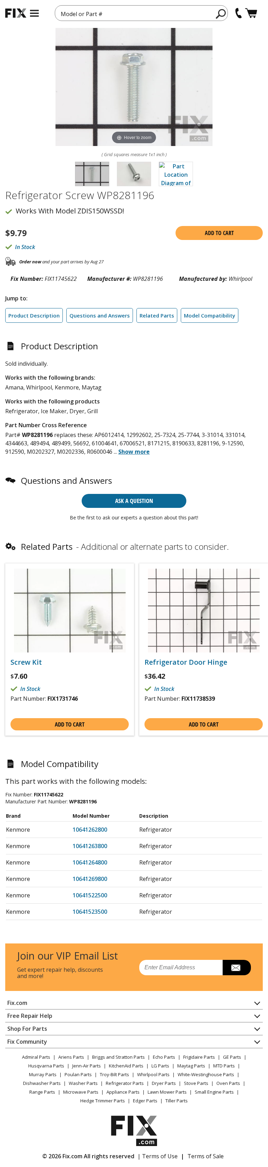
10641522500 (90, 895)
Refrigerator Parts (125, 1083)
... (132, 451)
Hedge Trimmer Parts (102, 1100)
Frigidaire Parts (199, 1057)
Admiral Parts (36, 1057)
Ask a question (134, 501)
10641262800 (90, 829)
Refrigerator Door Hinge (185, 662)
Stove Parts (196, 1083)
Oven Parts (228, 1083)
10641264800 (90, 862)
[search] (221, 13)
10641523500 (90, 912)
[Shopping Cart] (251, 13)
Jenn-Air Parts (86, 1066)
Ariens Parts (71, 1057)
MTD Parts (224, 1066)
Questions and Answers (99, 315)
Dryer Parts (164, 1083)
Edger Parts (145, 1100)
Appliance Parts (123, 1092)
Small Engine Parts (214, 1092)
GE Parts (232, 1057)
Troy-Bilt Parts (114, 1074)
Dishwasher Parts (42, 1083)
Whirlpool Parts (153, 1074)
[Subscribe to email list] (237, 967)
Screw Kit (26, 662)
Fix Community (27, 1041)
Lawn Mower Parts (167, 1092)
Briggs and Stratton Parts (118, 1057)
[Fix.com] (15, 13)
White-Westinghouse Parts (206, 1074)
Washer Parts (83, 1083)
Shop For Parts (27, 1029)
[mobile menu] (34, 13)
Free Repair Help (29, 1016)
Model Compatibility (209, 315)
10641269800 (90, 879)
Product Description (34, 315)
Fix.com (17, 1003)
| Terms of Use (157, 1156)
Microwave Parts (80, 1092)
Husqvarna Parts (46, 1066)
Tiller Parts (176, 1100)
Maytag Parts (191, 1066)
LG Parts (160, 1066)
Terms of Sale (205, 1156)
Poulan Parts (78, 1074)
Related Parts (157, 315)
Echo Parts (164, 1057)
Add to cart (219, 233)
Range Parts (42, 1092)
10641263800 (90, 846)
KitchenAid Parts (126, 1066)
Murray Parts (43, 1074)
